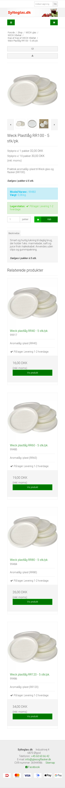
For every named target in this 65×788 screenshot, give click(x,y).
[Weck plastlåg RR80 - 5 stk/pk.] (32, 532)
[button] (32, 48)
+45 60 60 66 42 (40, 756)
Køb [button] (49, 219)
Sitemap (50, 762)
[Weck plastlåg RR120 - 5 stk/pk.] (32, 647)
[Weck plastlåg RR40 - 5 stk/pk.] (32, 303)
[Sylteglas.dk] (32, 12)
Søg (55, 4)
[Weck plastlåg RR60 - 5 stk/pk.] (32, 418)
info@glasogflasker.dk (38, 759)
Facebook (34, 767)
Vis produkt (32, 373)
